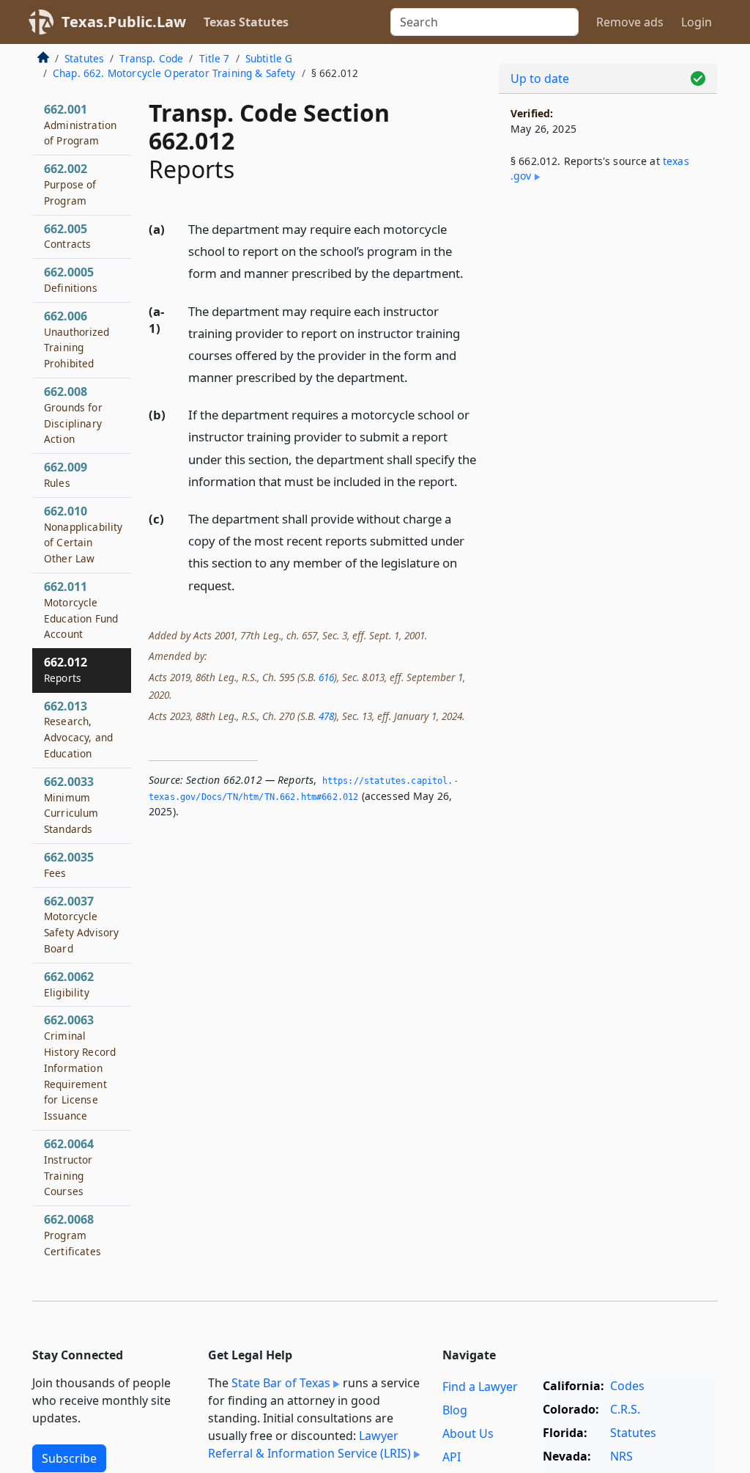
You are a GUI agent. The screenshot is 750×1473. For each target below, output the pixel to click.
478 (326, 716)
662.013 (78, 729)
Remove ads (630, 22)
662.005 (67, 236)
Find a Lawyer (480, 1386)
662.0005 (70, 279)
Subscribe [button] (69, 1458)
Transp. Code (151, 58)
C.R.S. (625, 1409)
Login (696, 22)
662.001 (80, 124)
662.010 (83, 534)
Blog (454, 1410)
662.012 (65, 669)
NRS (621, 1456)
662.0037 (81, 924)
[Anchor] (472, 272)
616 (326, 677)
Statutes (84, 58)
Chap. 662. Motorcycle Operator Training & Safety (174, 73)
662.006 (76, 339)
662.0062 (69, 984)
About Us (468, 1433)
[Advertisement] (608, 308)
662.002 (70, 184)
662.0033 (71, 805)
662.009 (65, 474)
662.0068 (72, 1234)
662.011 (81, 609)
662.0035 (69, 864)
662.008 (73, 414)
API (451, 1457)
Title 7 (214, 58)
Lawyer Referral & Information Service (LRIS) (309, 1444)
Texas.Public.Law (124, 22)
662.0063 (80, 1067)
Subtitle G (269, 58)
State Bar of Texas (280, 1383)
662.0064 (69, 1167)
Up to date (539, 78)
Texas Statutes (246, 22)
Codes (627, 1386)
